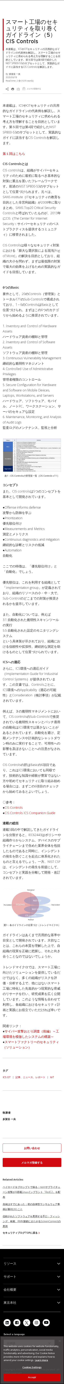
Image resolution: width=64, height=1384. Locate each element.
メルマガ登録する (32, 1162)
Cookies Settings (31, 1367)
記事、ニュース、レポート (30, 1077)
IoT (52, 1077)
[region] (32, 1360)
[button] (32, 1148)
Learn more (41, 1360)
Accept (32, 1377)
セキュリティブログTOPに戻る (20, 1232)
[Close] (60, 1341)
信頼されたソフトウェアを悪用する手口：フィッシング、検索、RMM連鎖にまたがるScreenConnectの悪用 (32, 1221)
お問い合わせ (32, 1148)
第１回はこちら (14, 153)
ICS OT (7, 1077)
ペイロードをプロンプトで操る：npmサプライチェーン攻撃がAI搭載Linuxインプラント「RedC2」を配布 (31, 1192)
